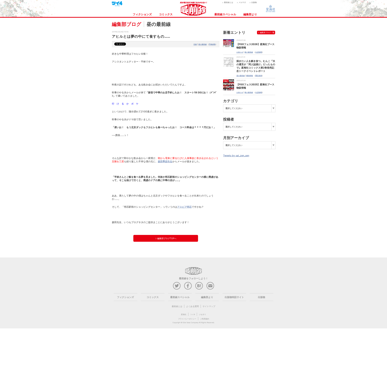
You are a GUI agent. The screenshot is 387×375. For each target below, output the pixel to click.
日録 (195, 44)
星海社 (183, 314)
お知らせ (239, 52)
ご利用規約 (204, 319)
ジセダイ (202, 314)
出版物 (254, 2)
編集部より (250, 14)
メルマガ (242, 2)
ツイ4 (192, 314)
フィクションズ (142, 14)
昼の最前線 (202, 44)
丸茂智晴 (258, 52)
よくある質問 (192, 306)
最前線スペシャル (225, 14)
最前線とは (228, 2)
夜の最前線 (249, 52)
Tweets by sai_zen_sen (236, 155)
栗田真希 (258, 76)
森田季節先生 (165, 161)
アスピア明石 (184, 206)
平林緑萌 (212, 44)
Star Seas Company (190, 322)
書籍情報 (249, 76)
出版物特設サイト (234, 297)
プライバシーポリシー (187, 319)
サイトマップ (209, 306)
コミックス (166, 14)
